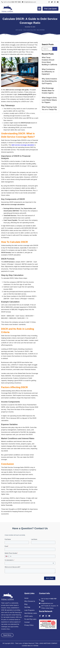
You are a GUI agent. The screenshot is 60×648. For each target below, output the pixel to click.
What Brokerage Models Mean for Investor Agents (48, 90)
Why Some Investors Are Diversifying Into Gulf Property (49, 81)
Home (26, 598)
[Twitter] (52, 2)
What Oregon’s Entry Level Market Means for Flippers (49, 100)
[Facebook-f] (49, 2)
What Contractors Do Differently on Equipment (48, 71)
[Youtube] (57, 2)
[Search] (54, 49)
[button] (39, 9)
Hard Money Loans (30, 613)
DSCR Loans (28, 616)
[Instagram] (55, 2)
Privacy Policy (29, 625)
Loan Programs (29, 610)
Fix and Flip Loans (30, 619)
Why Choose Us (29, 601)
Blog (25, 604)
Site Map (27, 607)
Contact (27, 622)
